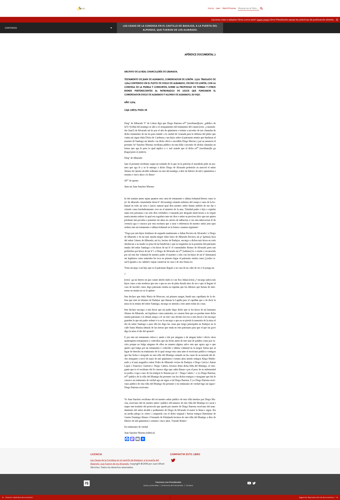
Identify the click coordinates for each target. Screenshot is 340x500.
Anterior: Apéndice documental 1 (19, 497)
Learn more (263, 19)
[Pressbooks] (87, 483)
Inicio (211, 8)
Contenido (11, 27)
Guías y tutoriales (151, 485)
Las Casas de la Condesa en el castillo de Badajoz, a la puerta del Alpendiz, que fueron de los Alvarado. (170, 27)
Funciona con (168, 482)
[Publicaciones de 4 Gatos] (80, 8)
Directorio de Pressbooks (172, 485)
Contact (189, 485)
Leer (218, 8)
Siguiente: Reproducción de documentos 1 (317, 497)
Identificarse (229, 8)
